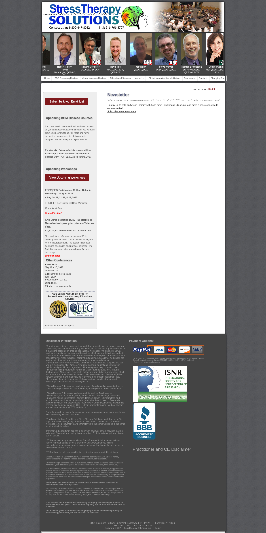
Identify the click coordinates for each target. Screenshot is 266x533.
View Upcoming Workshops (67, 177)
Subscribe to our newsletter (121, 111)
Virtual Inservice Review (94, 78)
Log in (158, 528)
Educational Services (120, 78)
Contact (202, 78)
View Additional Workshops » (59, 325)
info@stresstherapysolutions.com (146, 362)
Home (47, 78)
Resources (189, 78)
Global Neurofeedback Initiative (164, 78)
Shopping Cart (218, 78)
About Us (139, 78)
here (52, 274)
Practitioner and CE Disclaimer (162, 449)
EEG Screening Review (66, 78)
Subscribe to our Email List (66, 101)
